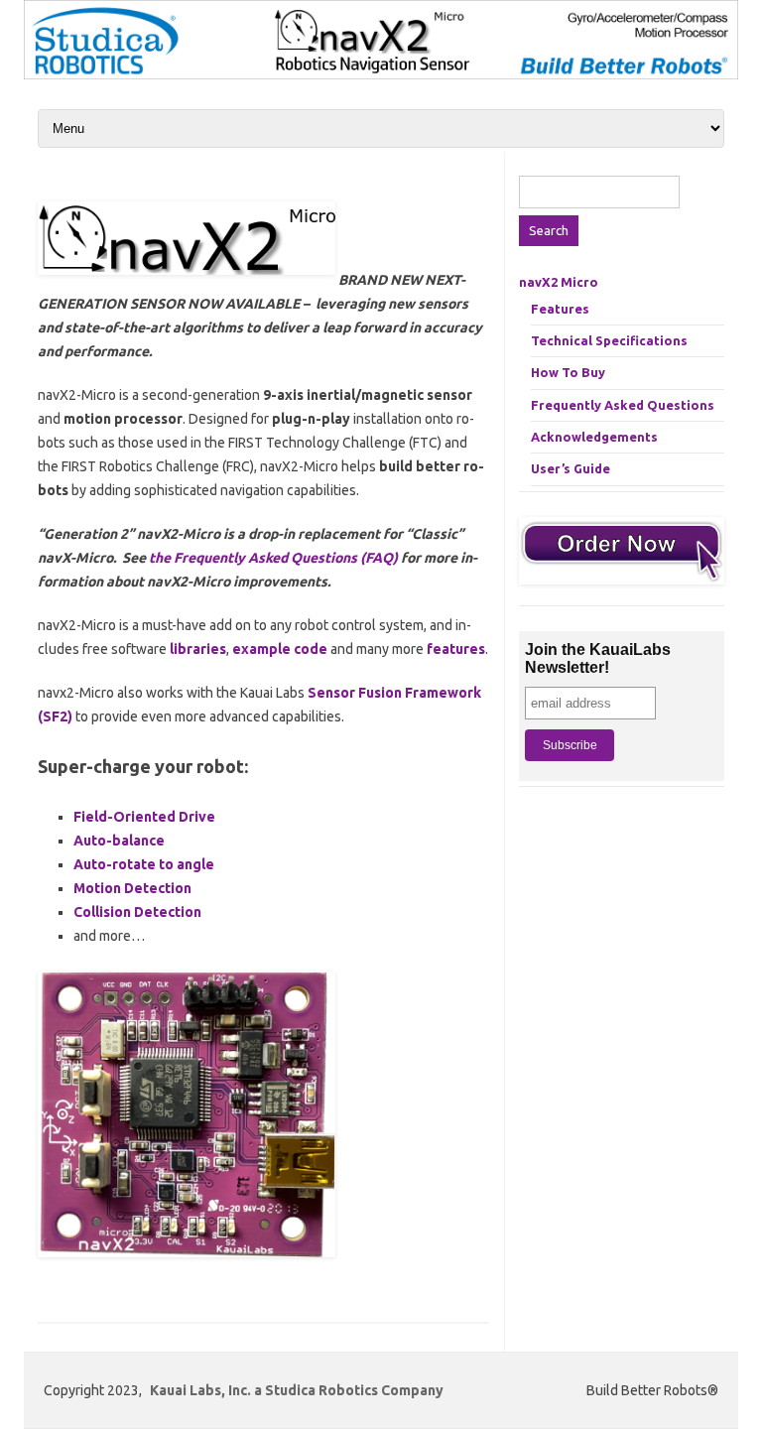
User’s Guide (570, 468)
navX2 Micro (558, 282)
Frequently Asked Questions (622, 405)
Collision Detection (137, 912)
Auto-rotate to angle (143, 864)
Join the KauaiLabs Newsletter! (598, 658)
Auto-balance (119, 840)
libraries (198, 649)
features (456, 649)
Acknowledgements (594, 437)
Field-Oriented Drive (144, 817)
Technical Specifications (609, 340)
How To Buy (568, 372)
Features (560, 309)
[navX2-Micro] (381, 74)
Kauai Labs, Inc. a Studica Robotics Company (297, 1390)
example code (279, 649)
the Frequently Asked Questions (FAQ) (273, 558)
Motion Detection (132, 888)
